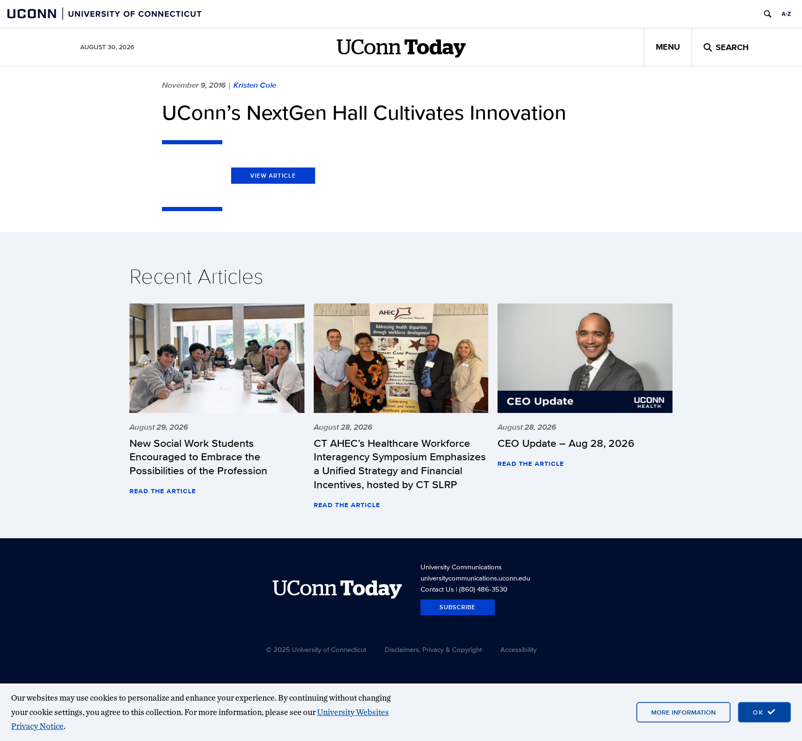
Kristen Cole (254, 84)
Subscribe (458, 607)
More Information (683, 712)
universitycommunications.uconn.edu (475, 578)
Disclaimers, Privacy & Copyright (433, 649)
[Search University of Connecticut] (767, 13)
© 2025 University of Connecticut (316, 649)
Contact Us (437, 589)
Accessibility (518, 649)
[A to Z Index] (786, 13)
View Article (273, 175)
